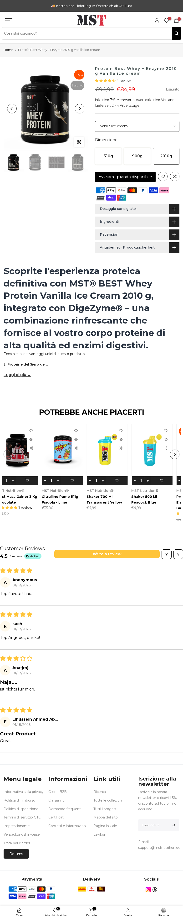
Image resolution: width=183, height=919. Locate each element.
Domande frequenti (64, 809)
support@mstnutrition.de (159, 847)
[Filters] (167, 554)
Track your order (17, 843)
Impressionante (17, 826)
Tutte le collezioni (107, 800)
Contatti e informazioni (67, 826)
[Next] (79, 108)
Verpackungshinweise (22, 834)
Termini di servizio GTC (22, 817)
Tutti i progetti (105, 809)
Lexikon (99, 834)
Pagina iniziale (105, 826)
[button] (106, 81)
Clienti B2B (57, 792)
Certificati (56, 817)
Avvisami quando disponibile (125, 177)
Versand (167, 100)
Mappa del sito (105, 817)
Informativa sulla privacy (24, 792)
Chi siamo (56, 800)
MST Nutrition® (112, 490)
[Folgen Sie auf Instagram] (148, 890)
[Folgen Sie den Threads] (154, 890)
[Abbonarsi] (172, 825)
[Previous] (12, 108)
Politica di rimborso (19, 800)
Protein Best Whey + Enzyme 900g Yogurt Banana (73, 502)
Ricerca (99, 792)
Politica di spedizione (21, 809)
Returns (16, 854)
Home (8, 50)
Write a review (107, 554)
